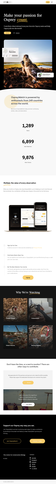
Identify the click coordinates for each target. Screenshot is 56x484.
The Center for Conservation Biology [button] (14, 455)
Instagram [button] (34, 460)
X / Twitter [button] (34, 468)
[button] (52, 2)
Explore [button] (18, 33)
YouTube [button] (34, 458)
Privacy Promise (38, 247)
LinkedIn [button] (34, 466)
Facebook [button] (34, 462)
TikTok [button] (33, 464)
